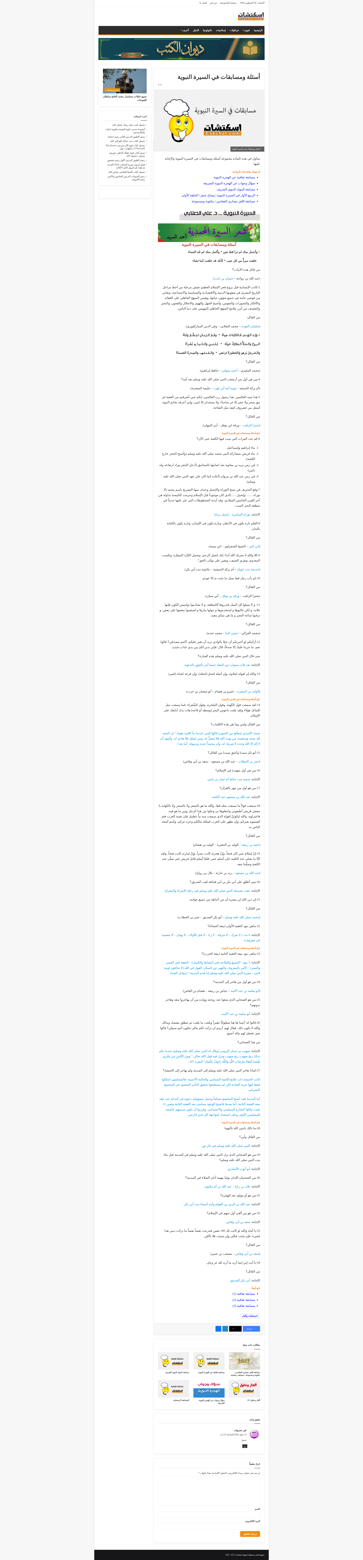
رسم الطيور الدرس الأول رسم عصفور (126, 160)
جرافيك (235, 30)
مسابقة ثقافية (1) (244, 1293)
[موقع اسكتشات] (251, 16)
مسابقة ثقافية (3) (244, 1305)
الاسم (257, 1509)
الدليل (196, 30)
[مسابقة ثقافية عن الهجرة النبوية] (209, 1361)
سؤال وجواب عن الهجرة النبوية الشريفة (229, 183)
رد (245, 1446)
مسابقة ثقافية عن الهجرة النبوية (234, 177)
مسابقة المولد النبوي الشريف (236, 189)
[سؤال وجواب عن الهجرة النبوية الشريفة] (209, 1388)
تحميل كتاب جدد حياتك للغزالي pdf (128, 141)
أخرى (186, 30)
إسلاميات (221, 30)
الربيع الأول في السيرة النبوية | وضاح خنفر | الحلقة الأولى (218, 195)
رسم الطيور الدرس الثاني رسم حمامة (126, 136)
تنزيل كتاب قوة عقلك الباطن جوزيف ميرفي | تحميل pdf (127, 154)
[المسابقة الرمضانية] (173, 1388)
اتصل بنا (203, 3)
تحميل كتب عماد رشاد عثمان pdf (129, 125)
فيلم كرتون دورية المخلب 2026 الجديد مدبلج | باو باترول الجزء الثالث (126, 166)
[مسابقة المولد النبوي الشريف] (173, 1361)
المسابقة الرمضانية (181, 1400)
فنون (247, 30)
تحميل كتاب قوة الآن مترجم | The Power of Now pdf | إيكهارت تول (125, 147)
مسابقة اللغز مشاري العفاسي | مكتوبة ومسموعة (223, 201)
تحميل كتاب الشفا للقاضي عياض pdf (127, 172)
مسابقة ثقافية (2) (244, 1300)
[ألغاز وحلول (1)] (244, 1388)
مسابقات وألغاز (249, 1316)
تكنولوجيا (207, 30)
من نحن (213, 3)
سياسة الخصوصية (228, 3)
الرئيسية (258, 30)
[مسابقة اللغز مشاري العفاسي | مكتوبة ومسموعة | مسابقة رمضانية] (244, 1361)
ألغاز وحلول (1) (253, 1400)
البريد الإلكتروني (252, 1521)
